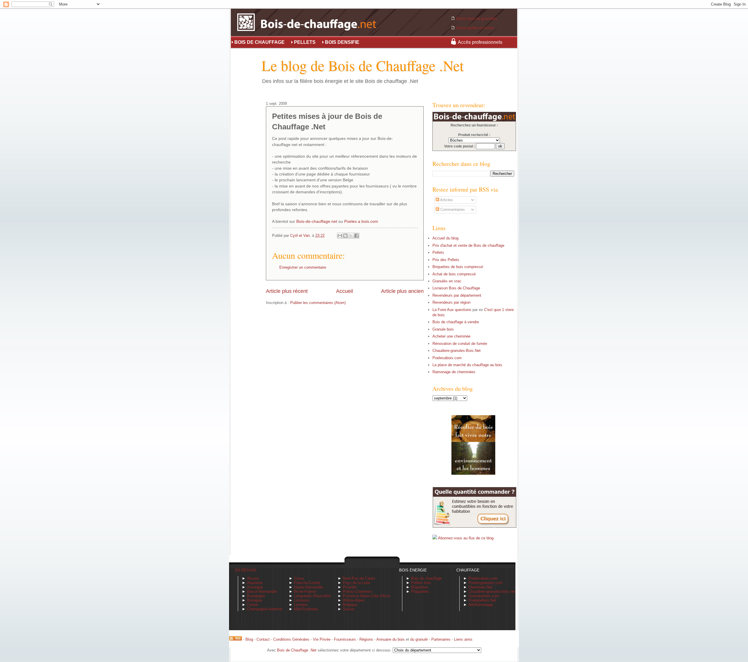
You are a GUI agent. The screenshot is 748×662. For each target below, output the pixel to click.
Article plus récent (287, 291)
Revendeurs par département (456, 295)
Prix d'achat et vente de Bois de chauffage (468, 245)
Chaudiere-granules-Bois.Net (456, 350)
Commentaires (452, 209)
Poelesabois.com (447, 358)
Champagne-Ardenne (264, 609)
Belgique (350, 604)
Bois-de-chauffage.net (316, 221)
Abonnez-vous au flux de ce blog (466, 538)
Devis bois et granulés (476, 18)
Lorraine (300, 604)
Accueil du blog (445, 238)
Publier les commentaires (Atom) (318, 302)
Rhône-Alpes (353, 600)
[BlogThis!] (345, 236)
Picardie (349, 587)
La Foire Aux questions (451, 309)
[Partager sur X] (351, 236)
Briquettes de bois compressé (457, 267)
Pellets (438, 252)
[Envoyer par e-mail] (340, 236)
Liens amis (463, 639)
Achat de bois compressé (454, 274)
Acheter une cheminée (451, 336)
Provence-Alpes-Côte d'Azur (366, 596)
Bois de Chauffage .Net (296, 650)
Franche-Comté (307, 583)
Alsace (253, 578)
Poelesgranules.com (485, 583)
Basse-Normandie (262, 591)
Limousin (301, 600)
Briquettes (419, 587)
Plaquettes (420, 591)
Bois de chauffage (426, 578)
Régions (366, 639)
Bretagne (254, 600)
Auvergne (255, 587)
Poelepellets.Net (482, 600)
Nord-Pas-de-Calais (359, 578)
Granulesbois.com (483, 596)
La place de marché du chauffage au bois (467, 365)
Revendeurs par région (451, 302)
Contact (263, 639)
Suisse (348, 609)
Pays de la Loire (356, 583)
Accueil (344, 291)
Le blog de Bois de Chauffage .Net (363, 65)
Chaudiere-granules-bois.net (491, 591)
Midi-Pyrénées (306, 609)
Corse (299, 578)
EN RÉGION (245, 570)
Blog (249, 639)
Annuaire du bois (390, 639)
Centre (252, 604)
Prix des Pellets (445, 260)
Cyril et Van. (301, 235)
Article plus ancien (402, 291)
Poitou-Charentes (357, 591)
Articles (446, 200)
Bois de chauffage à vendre (455, 322)
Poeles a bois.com (361, 221)
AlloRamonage (480, 604)
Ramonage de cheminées (453, 372)
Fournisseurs (345, 639)
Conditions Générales (291, 639)
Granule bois (443, 329)
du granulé (419, 639)
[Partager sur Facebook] (356, 236)
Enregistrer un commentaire (302, 267)
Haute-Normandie (308, 587)
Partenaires (441, 639)
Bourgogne (256, 596)
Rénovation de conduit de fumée (459, 343)
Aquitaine (255, 583)
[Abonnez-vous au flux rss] (235, 639)
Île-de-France (305, 591)
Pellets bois (421, 583)
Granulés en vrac (446, 281)
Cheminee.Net (480, 587)
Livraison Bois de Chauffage (456, 288)
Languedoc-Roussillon (312, 596)
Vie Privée (321, 639)
